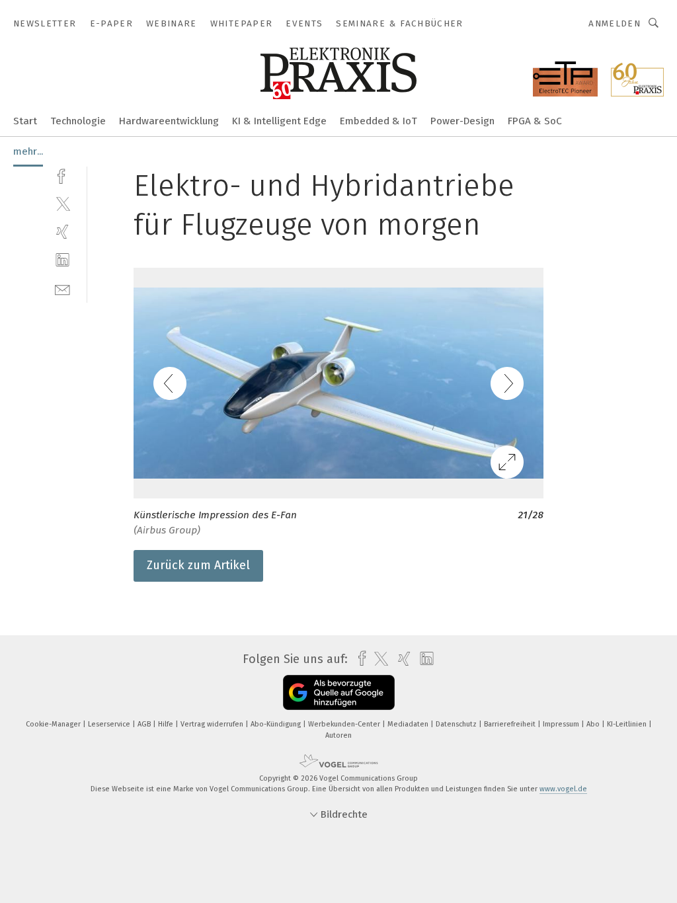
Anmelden (614, 23)
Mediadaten (408, 724)
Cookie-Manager (54, 724)
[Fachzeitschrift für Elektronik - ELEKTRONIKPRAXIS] (25, 120)
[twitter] (62, 203)
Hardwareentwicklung (169, 121)
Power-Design (462, 121)
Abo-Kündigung (277, 724)
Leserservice (110, 724)
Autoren (338, 735)
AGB (145, 724)
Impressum (562, 724)
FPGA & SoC (535, 121)
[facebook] (62, 175)
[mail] (62, 288)
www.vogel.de (563, 789)
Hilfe (166, 724)
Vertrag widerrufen (212, 724)
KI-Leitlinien (628, 724)
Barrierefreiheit (511, 724)
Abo (594, 724)
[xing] (62, 231)
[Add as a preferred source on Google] (339, 692)
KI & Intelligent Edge (279, 121)
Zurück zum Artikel (198, 565)
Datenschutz (457, 724)
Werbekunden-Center (345, 724)
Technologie (78, 121)
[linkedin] (62, 260)
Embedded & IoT (378, 121)
